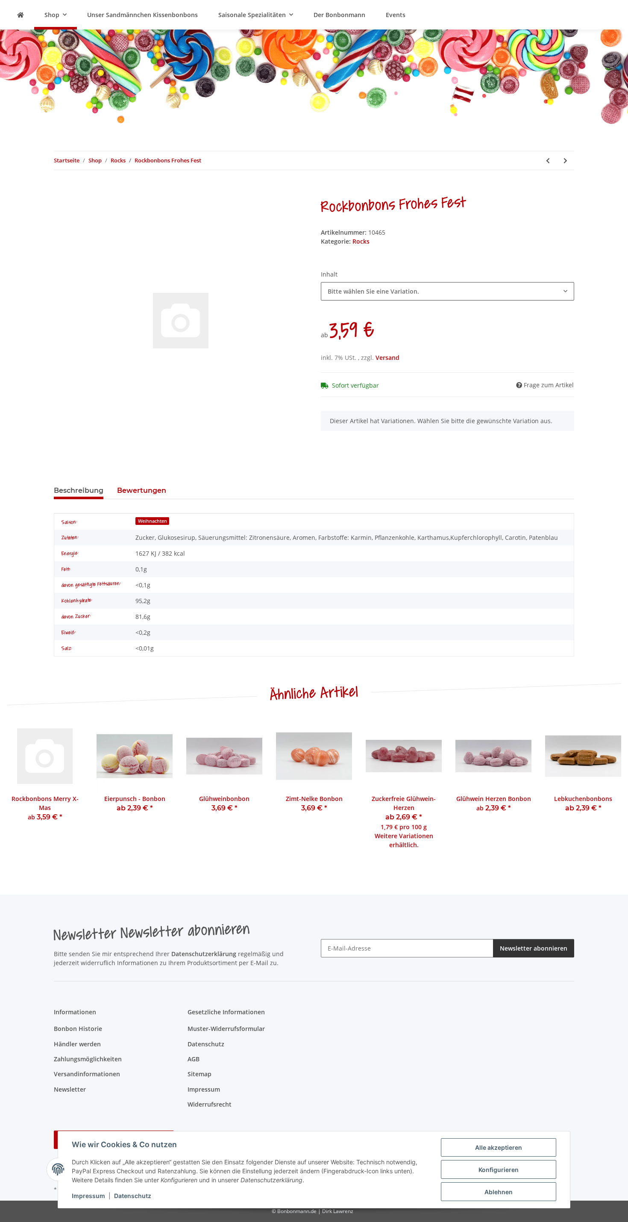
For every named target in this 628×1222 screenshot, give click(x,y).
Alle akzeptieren (498, 1147)
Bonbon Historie (78, 1029)
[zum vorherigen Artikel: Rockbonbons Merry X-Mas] (548, 160)
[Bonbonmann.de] (20, 14)
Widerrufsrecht (210, 1104)
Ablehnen (498, 1191)
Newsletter (70, 1089)
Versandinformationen (87, 1074)
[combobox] (447, 291)
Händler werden (77, 1044)
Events (395, 15)
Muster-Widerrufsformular (226, 1029)
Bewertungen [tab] (141, 490)
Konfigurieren (498, 1169)
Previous (21, 789)
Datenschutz (132, 1195)
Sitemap (199, 1074)
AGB (194, 1059)
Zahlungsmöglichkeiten (88, 1059)
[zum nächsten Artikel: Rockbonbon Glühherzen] (565, 160)
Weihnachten (152, 521)
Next (607, 789)
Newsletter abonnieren (533, 948)
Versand (387, 357)
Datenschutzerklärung (203, 954)
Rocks (361, 241)
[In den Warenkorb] (60, 189)
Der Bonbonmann (339, 15)
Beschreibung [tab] (78, 490)
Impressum (88, 1195)
